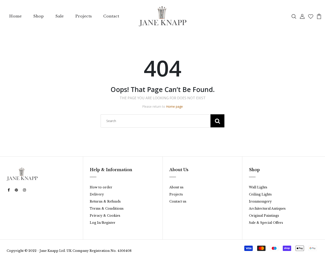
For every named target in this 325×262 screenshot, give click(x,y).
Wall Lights (258, 187)
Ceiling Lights (260, 194)
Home (15, 16)
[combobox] (162, 121)
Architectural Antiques (267, 208)
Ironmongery (260, 201)
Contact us (177, 201)
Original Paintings (264, 216)
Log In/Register (102, 223)
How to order (101, 187)
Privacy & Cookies (105, 216)
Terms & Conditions (107, 208)
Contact (111, 16)
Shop (38, 16)
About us (176, 187)
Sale (59, 16)
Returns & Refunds (105, 201)
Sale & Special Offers (266, 223)
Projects (83, 16)
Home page (174, 106)
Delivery (97, 194)
